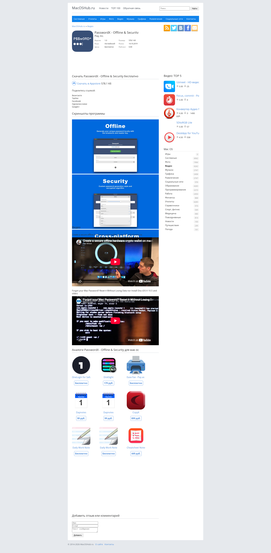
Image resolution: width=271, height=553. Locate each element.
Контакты (191, 19)
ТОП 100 (115, 8)
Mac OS (168, 149)
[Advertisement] (114, 64)
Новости (103, 8)
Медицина (170, 213)
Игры (102, 19)
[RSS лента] (167, 28)
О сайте (99, 544)
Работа (168, 193)
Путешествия (172, 225)
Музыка (130, 19)
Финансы (170, 197)
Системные (79, 19)
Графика (142, 19)
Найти (194, 8)
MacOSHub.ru (83, 7)
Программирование (175, 189)
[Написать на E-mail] (194, 28)
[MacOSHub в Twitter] (174, 28)
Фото (111, 19)
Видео (120, 19)
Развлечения (155, 19)
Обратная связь (131, 8)
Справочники (172, 205)
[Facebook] (187, 28)
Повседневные (173, 217)
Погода (168, 229)
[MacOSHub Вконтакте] (181, 28)
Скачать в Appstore (88, 83)
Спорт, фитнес (172, 209)
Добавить (78, 535)
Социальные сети (174, 19)
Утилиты (92, 19)
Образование (172, 185)
